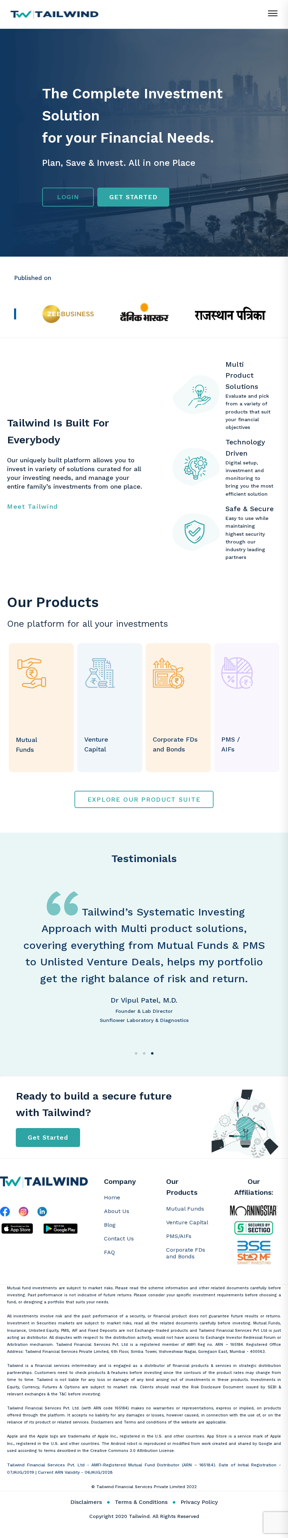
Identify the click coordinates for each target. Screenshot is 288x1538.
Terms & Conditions (141, 1502)
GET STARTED (133, 197)
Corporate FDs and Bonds (185, 1253)
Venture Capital (187, 1222)
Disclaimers (86, 1502)
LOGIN (68, 197)
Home (112, 1197)
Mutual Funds (185, 1208)
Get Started (48, 1137)
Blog (110, 1224)
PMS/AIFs (178, 1236)
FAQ (109, 1252)
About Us (116, 1211)
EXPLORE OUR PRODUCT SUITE (144, 799)
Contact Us (119, 1238)
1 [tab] (136, 1053)
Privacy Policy (199, 1502)
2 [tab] (144, 1053)
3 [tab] (152, 1053)
